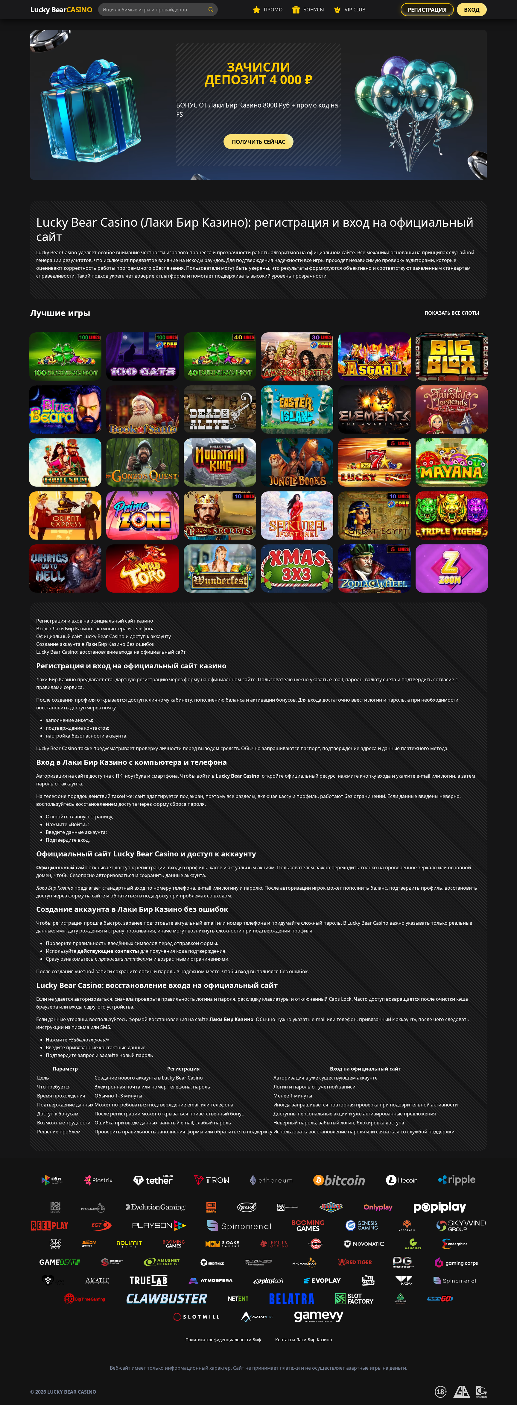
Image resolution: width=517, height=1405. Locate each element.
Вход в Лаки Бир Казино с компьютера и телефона (95, 628)
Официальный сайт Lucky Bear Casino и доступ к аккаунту (103, 636)
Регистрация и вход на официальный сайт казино (94, 620)
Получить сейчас (258, 141)
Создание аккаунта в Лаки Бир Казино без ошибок (95, 644)
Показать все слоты (452, 313)
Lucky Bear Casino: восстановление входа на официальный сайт (111, 652)
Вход (472, 9)
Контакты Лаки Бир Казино (303, 1339)
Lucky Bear (61, 9)
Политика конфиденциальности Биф (223, 1339)
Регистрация (427, 9)
